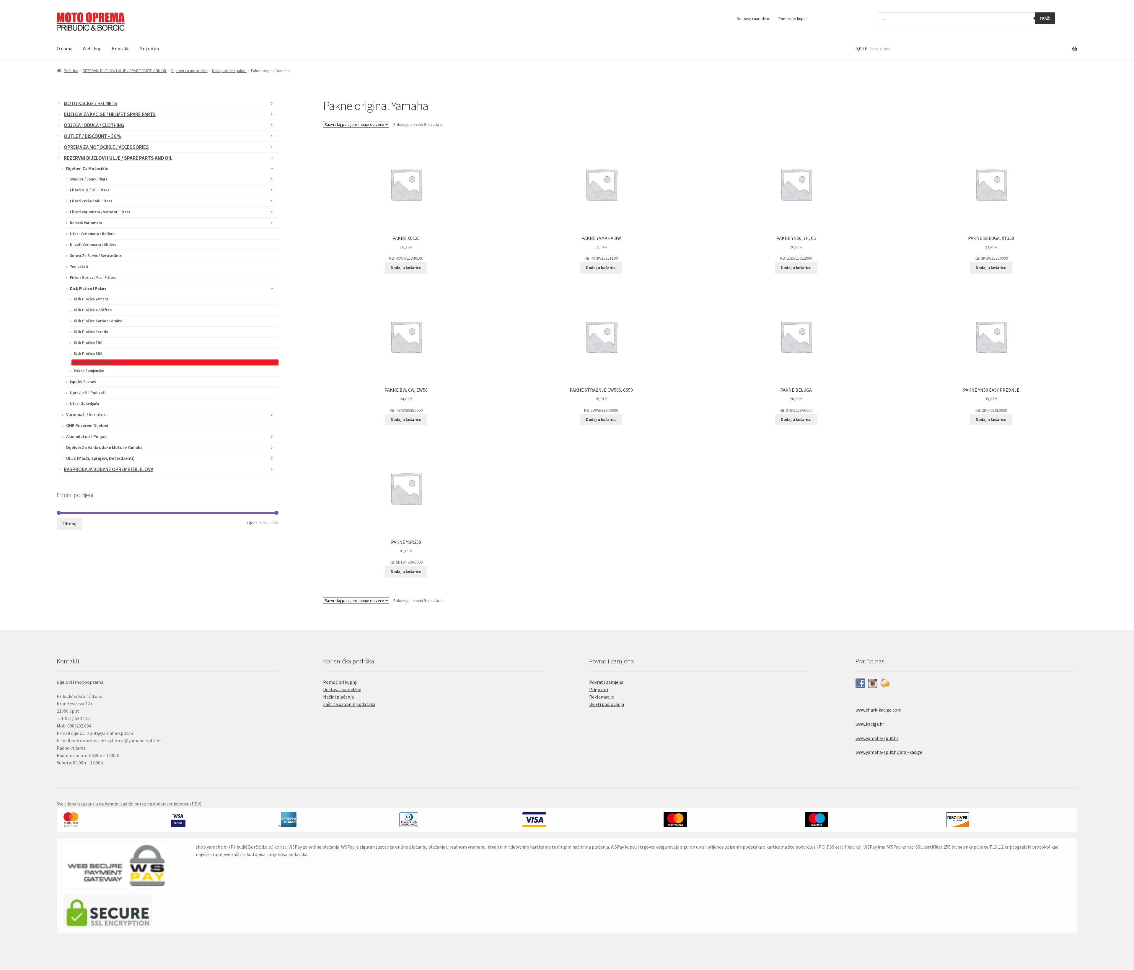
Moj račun (149, 48)
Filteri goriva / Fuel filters (93, 277)
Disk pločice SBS (88, 353)
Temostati (79, 266)
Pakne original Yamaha (92, 362)
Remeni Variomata (86, 222)
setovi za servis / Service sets (96, 255)
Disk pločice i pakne (229, 70)
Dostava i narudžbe (753, 18)
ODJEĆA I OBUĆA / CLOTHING (94, 125)
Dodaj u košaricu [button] (406, 267)
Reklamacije (601, 697)
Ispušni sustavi (83, 381)
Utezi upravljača (84, 403)
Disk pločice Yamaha (91, 299)
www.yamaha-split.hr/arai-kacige (889, 752)
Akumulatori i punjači (86, 436)
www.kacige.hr (870, 724)
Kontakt (120, 48)
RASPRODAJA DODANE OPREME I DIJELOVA (108, 469)
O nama (64, 48)
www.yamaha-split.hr (877, 738)
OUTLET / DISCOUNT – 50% (92, 136)
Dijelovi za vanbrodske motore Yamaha (104, 447)
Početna (71, 70)
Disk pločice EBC (88, 342)
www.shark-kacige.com (878, 710)
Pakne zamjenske (89, 370)
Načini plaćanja (338, 697)
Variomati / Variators (86, 414)
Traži (1045, 18)
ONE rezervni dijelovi (87, 425)
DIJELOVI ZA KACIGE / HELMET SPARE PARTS (110, 114)
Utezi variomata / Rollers (92, 233)
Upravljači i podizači (88, 392)
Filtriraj (69, 523)
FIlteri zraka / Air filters (91, 201)
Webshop (92, 48)
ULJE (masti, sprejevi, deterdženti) (100, 458)
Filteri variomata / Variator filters (100, 211)
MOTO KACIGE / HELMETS (90, 103)
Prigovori (598, 689)
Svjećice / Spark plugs (88, 179)
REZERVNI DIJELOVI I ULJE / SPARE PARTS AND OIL (125, 70)
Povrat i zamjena (606, 682)
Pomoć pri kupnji (792, 18)
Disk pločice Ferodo (91, 331)
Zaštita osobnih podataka (349, 704)
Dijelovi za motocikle (189, 70)
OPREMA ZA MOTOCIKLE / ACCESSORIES (106, 147)
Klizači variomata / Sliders (93, 244)
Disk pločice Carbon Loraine (98, 320)
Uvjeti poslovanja (606, 704)
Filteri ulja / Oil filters (89, 190)
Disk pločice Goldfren (93, 310)
